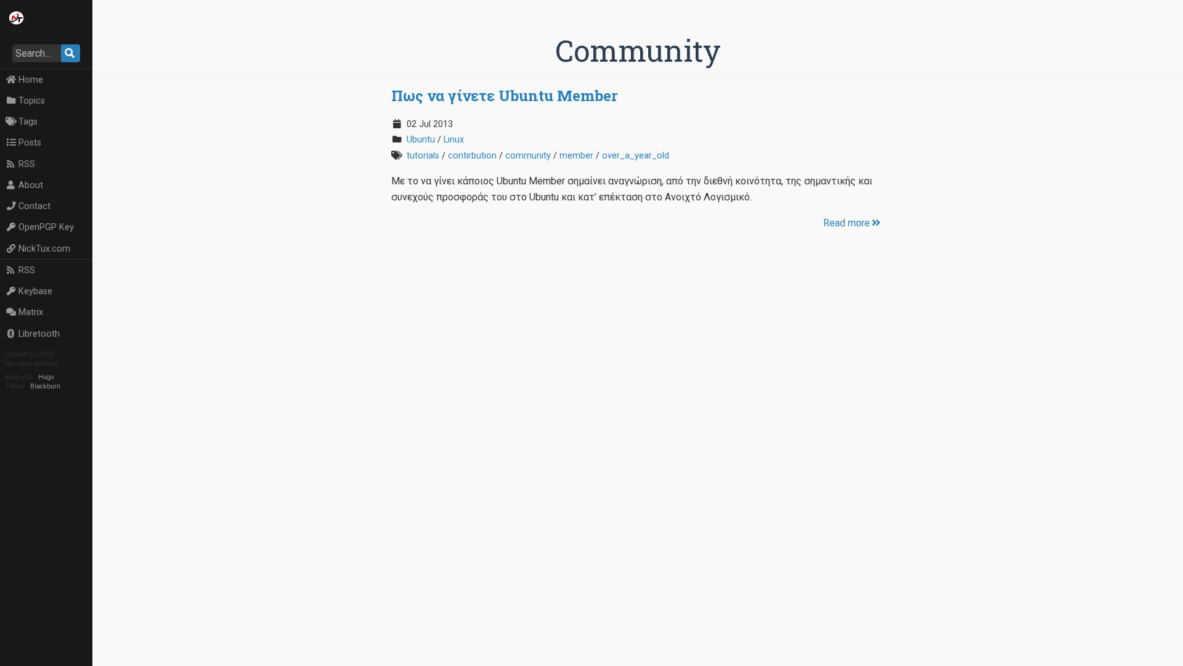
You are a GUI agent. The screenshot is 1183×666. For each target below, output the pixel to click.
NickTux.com (44, 249)
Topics (31, 101)
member (576, 155)
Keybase (35, 291)
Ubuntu (421, 139)
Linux (454, 139)
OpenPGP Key (46, 227)
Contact (34, 206)
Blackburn (45, 386)
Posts (29, 143)
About (30, 185)
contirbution (472, 155)
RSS (26, 164)
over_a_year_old (635, 155)
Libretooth (39, 334)
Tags (28, 122)
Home (30, 80)
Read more (846, 223)
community (528, 155)
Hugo (46, 377)
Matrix (30, 312)
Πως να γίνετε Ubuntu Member (504, 95)
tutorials (423, 155)
